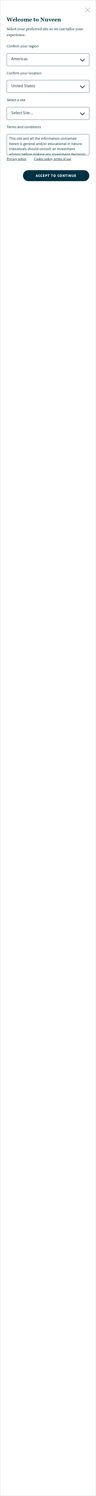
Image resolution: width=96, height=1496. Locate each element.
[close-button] (87, 10)
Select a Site (16, 100)
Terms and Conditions (24, 127)
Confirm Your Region (23, 46)
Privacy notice (16, 159)
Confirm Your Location (24, 73)
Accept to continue (56, 175)
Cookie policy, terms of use (52, 159)
